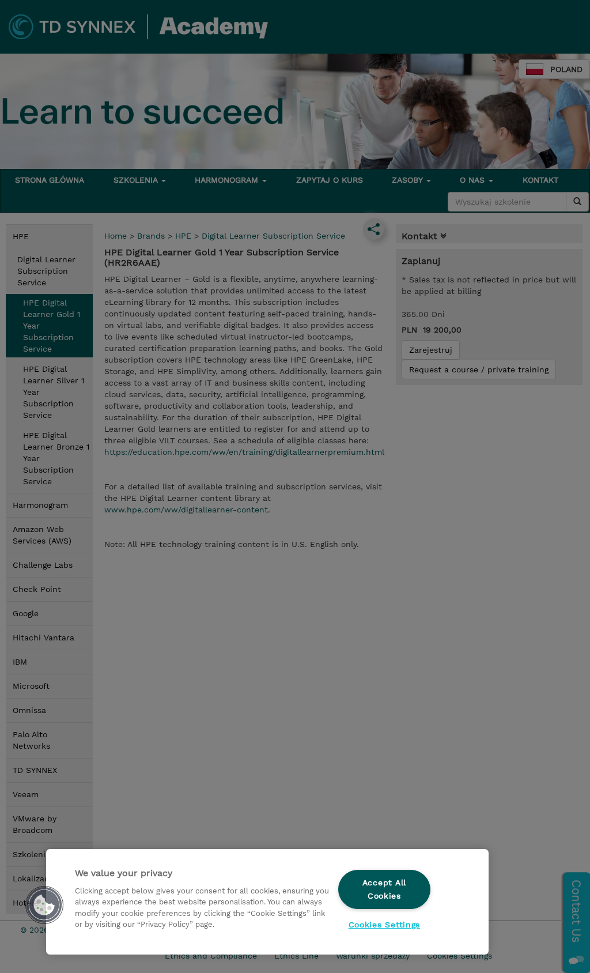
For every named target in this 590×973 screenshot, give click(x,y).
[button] (44, 905)
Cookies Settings (385, 924)
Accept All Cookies (384, 889)
